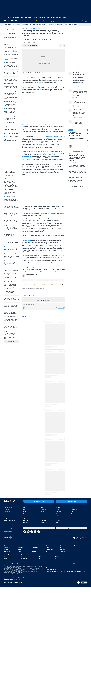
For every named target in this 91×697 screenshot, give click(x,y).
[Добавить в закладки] (60, 45)
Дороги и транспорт (28, 369)
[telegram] (24, 385)
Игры (60, 17)
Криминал (43, 362)
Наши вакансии (8, 367)
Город (24, 367)
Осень (57, 362)
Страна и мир (74, 364)
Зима (42, 360)
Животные (26, 373)
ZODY (57, 17)
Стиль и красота (75, 362)
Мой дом (43, 369)
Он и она (58, 360)
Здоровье (25, 375)
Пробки (53, 17)
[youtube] (38, 385)
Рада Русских (31, 280)
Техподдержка (7, 369)
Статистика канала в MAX (10, 373)
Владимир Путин (40, 280)
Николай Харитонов (27, 124)
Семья (57, 375)
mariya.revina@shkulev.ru (8, 432)
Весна (24, 364)
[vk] (28, 385)
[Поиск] (79, 21)
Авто (24, 360)
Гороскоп (40, 17)
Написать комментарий (31, 45)
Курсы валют (47, 17)
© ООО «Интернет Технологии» (25, 435)
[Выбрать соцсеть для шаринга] (64, 45)
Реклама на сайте (8, 360)
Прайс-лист (7, 362)
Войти (26, 308)
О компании (7, 364)
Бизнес (25, 362)
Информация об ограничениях (52, 419)
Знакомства (16, 17)
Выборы (24, 280)
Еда (24, 371)
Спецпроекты (74, 371)
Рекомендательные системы (51, 422)
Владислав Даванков (60, 280)
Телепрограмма (28, 17)
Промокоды (66, 17)
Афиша (35, 17)
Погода (22, 17)
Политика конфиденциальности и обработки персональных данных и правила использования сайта (65, 424)
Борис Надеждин (26, 240)
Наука (42, 371)
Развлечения (59, 371)
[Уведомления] (82, 21)
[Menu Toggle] (5, 21)
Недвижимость (8, 17)
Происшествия (59, 367)
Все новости (11, 29)
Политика (58, 364)
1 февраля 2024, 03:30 (26, 42)
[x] (35, 385)
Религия (58, 373)
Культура (43, 364)
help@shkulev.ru (13, 427)
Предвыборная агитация (10, 371)
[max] (31, 385)
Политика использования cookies (52, 420)
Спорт (72, 360)
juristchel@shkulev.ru (35, 426)
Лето (42, 367)
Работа (57, 369)
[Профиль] (86, 21)
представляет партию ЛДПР (45, 86)
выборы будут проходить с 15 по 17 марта (46, 271)
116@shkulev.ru (19, 425)
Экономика (73, 369)
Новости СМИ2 (26, 316)
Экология (73, 367)
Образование (44, 375)
